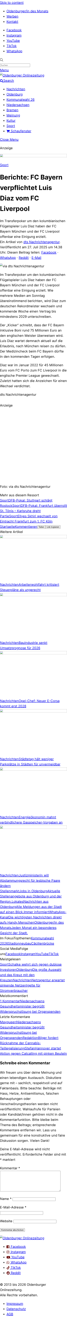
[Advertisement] (33, 445)
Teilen (41, 527)
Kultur (11, 121)
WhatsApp (14, 51)
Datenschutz (16, 1309)
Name (6, 1199)
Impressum (15, 1304)
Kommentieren (26, 527)
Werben (12, 16)
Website (6, 1221)
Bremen (12, 110)
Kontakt (12, 22)
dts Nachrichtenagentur (41, 242)
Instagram (14, 35)
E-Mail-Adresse (13, 1207)
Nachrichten (16, 89)
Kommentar (10, 1168)
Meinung (13, 115)
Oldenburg (15, 94)
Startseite (7, 527)
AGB (10, 1314)
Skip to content (12, 3)
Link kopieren (53, 527)
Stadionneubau (19, 943)
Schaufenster (20, 131)
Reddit (24, 258)
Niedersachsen (18, 105)
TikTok (12, 46)
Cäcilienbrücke (42, 943)
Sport (11, 126)
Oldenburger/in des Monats (27, 11)
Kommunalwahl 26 (20, 100)
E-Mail (36, 258)
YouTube (13, 41)
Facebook (14, 30)
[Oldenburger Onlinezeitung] (22, 1238)
